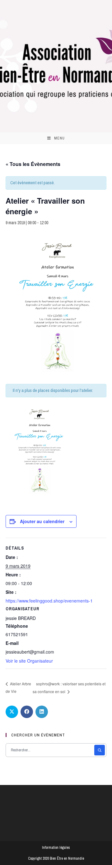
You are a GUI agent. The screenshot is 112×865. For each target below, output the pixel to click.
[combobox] (50, 750)
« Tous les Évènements (33, 164)
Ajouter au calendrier (42, 521)
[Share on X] (12, 712)
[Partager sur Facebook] (27, 712)
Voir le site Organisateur (29, 661)
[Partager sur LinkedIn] (41, 712)
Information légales (56, 847)
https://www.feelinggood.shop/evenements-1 (49, 601)
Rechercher (99, 750)
